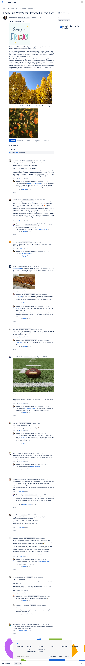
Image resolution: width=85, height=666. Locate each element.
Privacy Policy (52, 656)
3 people (21, 403)
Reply (14, 192)
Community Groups (20, 8)
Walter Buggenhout (18, 538)
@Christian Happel (27, 253)
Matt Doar (15, 329)
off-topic (67, 20)
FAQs (28, 649)
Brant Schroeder (17, 453)
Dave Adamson (22, 394)
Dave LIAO (15, 423)
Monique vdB (19, 294)
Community (11, 2)
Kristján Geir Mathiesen (19, 624)
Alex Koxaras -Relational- (19, 479)
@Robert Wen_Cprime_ (30, 408)
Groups (12, 8)
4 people (21, 430)
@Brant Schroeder (35, 466)
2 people (24, 189)
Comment (12, 140)
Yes (16, 663)
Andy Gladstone (17, 199)
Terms (60, 656)
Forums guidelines (31, 651)
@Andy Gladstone (43, 229)
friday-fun (60, 20)
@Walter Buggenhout (44, 561)
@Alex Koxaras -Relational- (33, 497)
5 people (21, 221)
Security (67, 656)
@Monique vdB (20, 313)
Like (14, 178)
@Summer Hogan (37, 202)
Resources (41, 651)
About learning (42, 649)
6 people (21, 178)
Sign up (16, 152)
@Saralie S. (19, 296)
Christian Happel (17, 242)
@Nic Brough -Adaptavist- (34, 183)
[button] (30, 87)
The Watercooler (31, 8)
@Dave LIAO (24, 437)
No (20, 663)
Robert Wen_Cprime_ (18, 357)
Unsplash (30, 394)
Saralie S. (15, 266)
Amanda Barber (26, 469)
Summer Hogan (13, 17)
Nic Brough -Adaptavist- (19, 160)
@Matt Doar (19, 342)
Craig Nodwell (16, 515)
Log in (11, 152)
